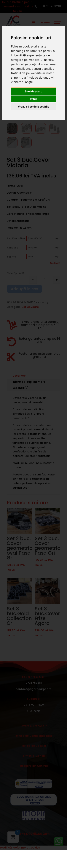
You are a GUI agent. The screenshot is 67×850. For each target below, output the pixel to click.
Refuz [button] (33, 99)
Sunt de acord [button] (33, 91)
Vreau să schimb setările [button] (33, 106)
